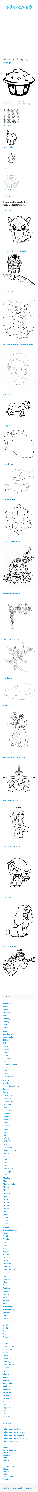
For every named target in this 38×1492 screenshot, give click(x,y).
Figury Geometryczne (11, 1086)
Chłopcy (6, 1040)
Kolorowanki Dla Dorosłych (14, 1432)
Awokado (7, 678)
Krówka (6, 394)
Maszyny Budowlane (11, 1184)
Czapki (5, 1046)
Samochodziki (8, 1309)
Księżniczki (7, 1147)
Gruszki (6, 1089)
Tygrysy (6, 1371)
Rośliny (6, 1294)
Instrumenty (8, 1104)
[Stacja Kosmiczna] (19, 671)
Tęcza (5, 1355)
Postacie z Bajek (9, 1270)
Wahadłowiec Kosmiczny (14, 757)
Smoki (5, 1328)
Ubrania (6, 1374)
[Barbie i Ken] (19, 750)
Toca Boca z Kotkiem (12, 846)
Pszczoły (6, 1279)
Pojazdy (6, 1254)
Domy (5, 1067)
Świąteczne (7, 1349)
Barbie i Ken (8, 705)
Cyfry (5, 1043)
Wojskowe (7, 1392)
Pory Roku (7, 1263)
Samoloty (6, 1312)
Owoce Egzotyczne (10, 1230)
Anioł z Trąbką (9, 946)
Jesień (5, 1119)
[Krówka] (19, 419)
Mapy (5, 1181)
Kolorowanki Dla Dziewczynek (15, 1438)
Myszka (6, 1452)
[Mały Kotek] (19, 244)
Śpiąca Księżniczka (11, 593)
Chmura (6, 1469)
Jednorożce (7, 1110)
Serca (5, 1316)
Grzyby (6, 1092)
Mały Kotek (8, 210)
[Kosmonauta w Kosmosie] (19, 285)
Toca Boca (7, 1358)
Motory (6, 1202)
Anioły (5, 1009)
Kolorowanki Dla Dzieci (12, 1429)
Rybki (5, 1303)
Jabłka (5, 1107)
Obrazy (6, 1218)
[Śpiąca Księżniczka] (19, 632)
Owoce (6, 1227)
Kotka (5, 1447)
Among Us (7, 1003)
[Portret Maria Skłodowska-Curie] (19, 388)
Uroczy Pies (8, 897)
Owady (6, 1224)
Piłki (4, 1242)
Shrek (5, 1319)
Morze (5, 1199)
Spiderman (7, 1337)
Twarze (6, 1368)
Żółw (5, 1457)
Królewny (7, 1138)
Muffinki (7, 63)
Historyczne (8, 1101)
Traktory (6, 1361)
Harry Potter (8, 1098)
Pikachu (6, 1239)
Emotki (6, 1083)
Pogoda (6, 1251)
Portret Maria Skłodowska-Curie (18, 344)
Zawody (6, 1417)
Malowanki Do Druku (11, 1441)
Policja (5, 1260)
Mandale (6, 1178)
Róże (5, 1297)
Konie (5, 1129)
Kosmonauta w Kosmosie (14, 251)
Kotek (5, 1474)
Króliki (5, 1144)
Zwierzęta (7, 1423)
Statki (5, 1343)
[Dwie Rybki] (19, 492)
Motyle (6, 1205)
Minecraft (7, 1193)
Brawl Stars (7, 1034)
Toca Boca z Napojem (11, 1466)
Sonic (5, 1331)
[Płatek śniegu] (19, 535)
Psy (4, 1276)
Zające (5, 1411)
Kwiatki (6, 1156)
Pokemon (6, 1257)
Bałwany (6, 1018)
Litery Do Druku (9, 1169)
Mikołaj (6, 1190)
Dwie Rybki (8, 464)
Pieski (5, 1236)
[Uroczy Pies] (19, 939)
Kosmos (6, 1132)
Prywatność (30, 1488)
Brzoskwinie (8, 1037)
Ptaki (5, 1282)
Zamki (5, 1414)
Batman (6, 1028)
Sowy (5, 1334)
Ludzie (5, 1175)
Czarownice (7, 1049)
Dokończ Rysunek (10, 1064)
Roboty (6, 1291)
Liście (5, 1162)
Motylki (6, 1208)
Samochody (7, 1306)
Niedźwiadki (9, 291)
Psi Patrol (7, 1273)
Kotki (5, 1135)
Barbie (5, 1025)
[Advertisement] (19, 34)
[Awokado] (19, 698)
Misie (5, 1196)
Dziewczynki (8, 1077)
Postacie (6, 1267)
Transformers (8, 1365)
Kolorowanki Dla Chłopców (14, 1435)
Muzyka (6, 1214)
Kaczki (5, 1123)
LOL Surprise (8, 1172)
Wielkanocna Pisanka (12, 541)
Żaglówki (6, 1407)
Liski (5, 1165)
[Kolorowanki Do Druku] (19, 6)
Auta (5, 1015)
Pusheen (6, 1285)
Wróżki (6, 1395)
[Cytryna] (19, 457)
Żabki (5, 1404)
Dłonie (6, 1061)
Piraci (5, 1248)
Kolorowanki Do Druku (13, 1488)
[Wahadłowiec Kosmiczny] (19, 794)
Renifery (6, 1288)
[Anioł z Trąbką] (19, 974)
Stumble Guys (8, 1346)
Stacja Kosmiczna (11, 639)
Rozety (6, 1300)
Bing (5, 1031)
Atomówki (7, 1012)
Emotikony (7, 1479)
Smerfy (6, 1325)
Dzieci (5, 1074)
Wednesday (8, 1383)
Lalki (5, 1159)
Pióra (5, 1245)
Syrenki (6, 1352)
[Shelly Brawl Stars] (19, 839)
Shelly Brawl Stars (11, 800)
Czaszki (6, 1052)
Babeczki (6, 1455)
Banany (6, 1021)
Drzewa (6, 1070)
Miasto (6, 1187)
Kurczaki (6, 1153)
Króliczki (6, 1141)
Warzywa (6, 1380)
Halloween (7, 1095)
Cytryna (6, 425)
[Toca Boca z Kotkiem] (19, 890)
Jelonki (6, 1116)
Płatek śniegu (9, 499)
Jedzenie (6, 1113)
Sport (5, 1340)
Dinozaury (7, 1058)
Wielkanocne (8, 1386)
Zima (5, 1420)
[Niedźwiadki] (19, 337)
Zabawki (6, 1401)
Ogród (5, 1221)
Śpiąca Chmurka (9, 1450)
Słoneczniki (7, 1322)
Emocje (6, 1080)
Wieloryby (7, 1389)
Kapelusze (7, 1126)
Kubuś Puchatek (9, 1150)
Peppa (5, 1233)
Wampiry (6, 1377)
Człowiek (6, 1055)
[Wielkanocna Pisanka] (19, 586)
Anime (5, 1006)
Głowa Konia (8, 1476)
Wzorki (6, 1398)
